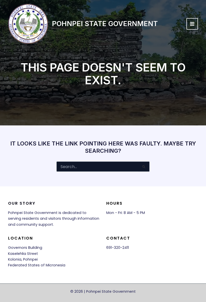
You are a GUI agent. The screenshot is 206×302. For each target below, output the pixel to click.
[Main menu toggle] (192, 24)
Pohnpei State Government (105, 23)
